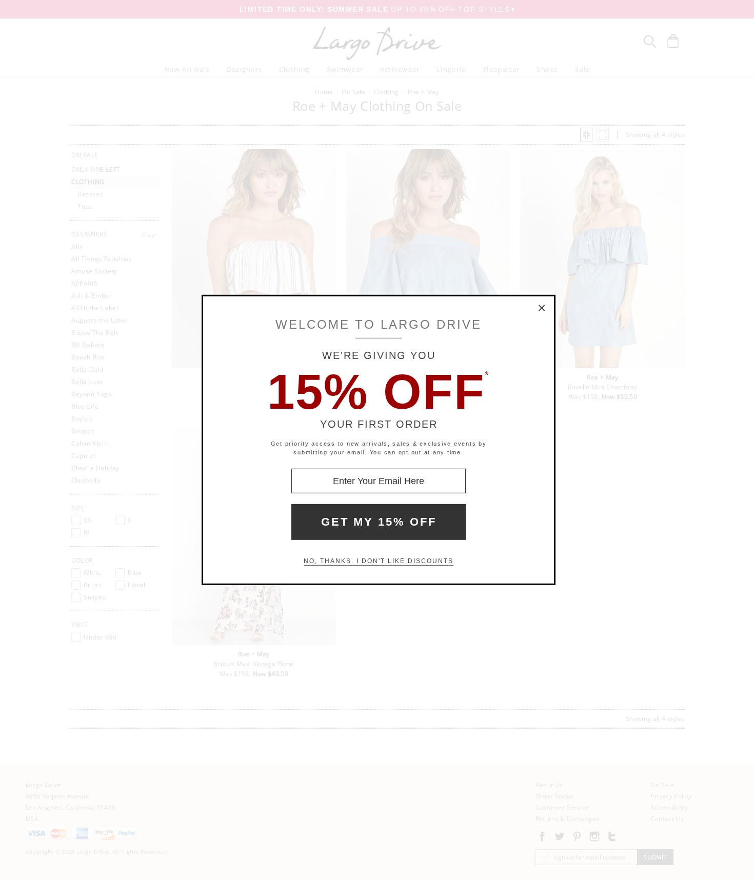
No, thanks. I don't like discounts (378, 561)
